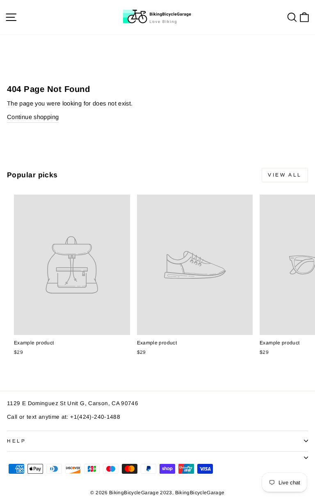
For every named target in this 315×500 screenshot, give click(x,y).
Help (16, 440)
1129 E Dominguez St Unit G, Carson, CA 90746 (72, 403)
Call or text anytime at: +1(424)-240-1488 (63, 417)
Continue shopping (33, 117)
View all (285, 175)
